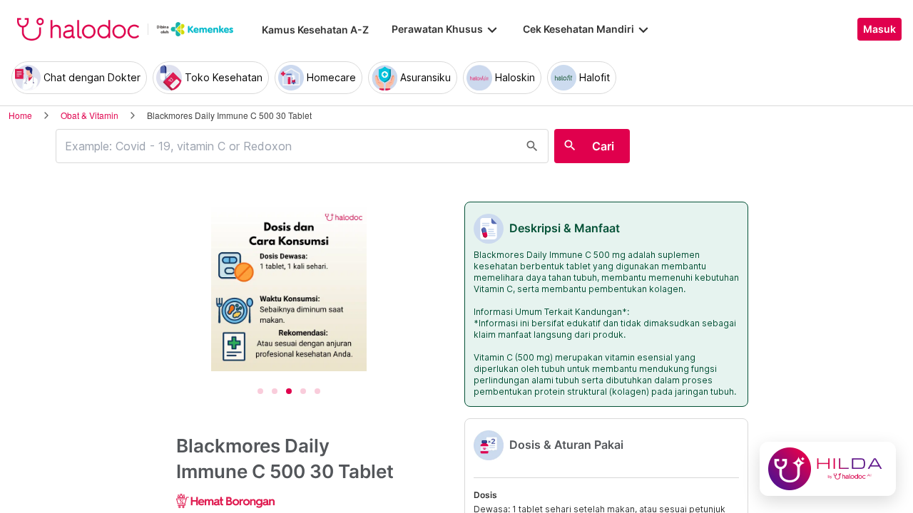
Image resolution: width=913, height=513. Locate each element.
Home (20, 115)
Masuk (879, 29)
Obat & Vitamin (89, 115)
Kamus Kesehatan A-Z (315, 30)
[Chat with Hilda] (828, 469)
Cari (603, 146)
